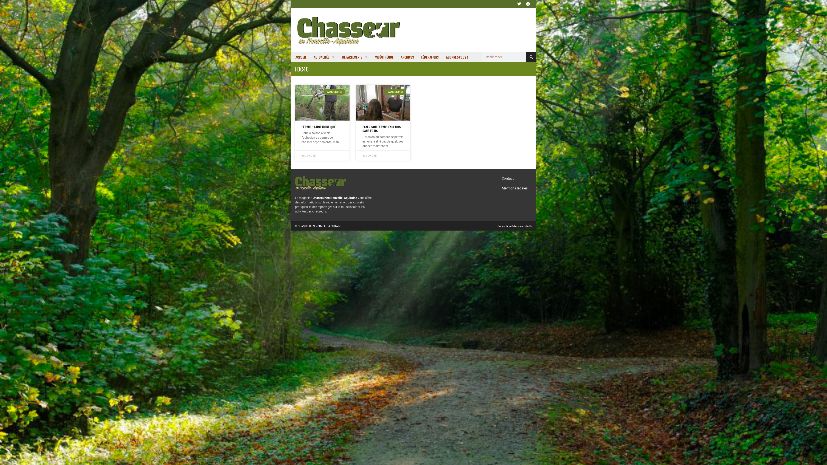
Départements (352, 57)
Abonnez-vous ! (457, 57)
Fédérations (430, 57)
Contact (508, 178)
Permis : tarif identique (319, 126)
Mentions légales (515, 188)
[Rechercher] (531, 57)
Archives (407, 57)
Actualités (322, 57)
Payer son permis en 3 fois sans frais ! (381, 128)
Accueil (300, 57)
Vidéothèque (384, 57)
